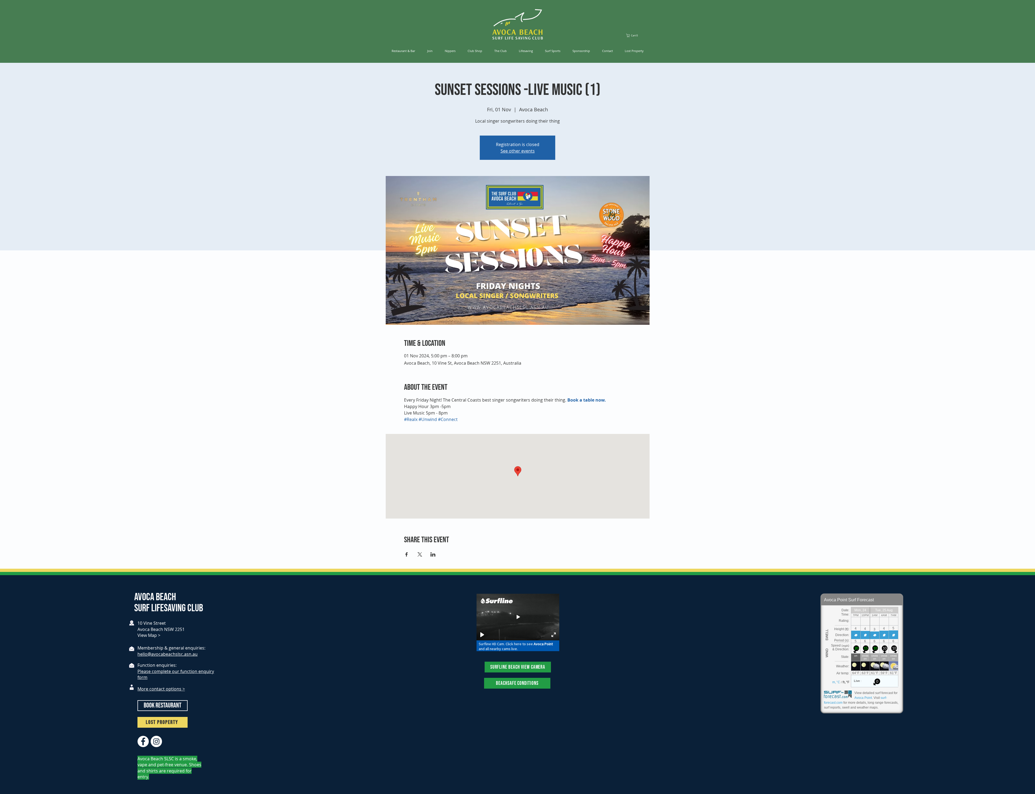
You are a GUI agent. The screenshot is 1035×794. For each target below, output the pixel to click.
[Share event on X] (419, 554)
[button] (634, 35)
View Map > (148, 635)
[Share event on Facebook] (406, 554)
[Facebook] (143, 741)
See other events (518, 151)
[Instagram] (156, 741)
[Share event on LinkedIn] (433, 554)
